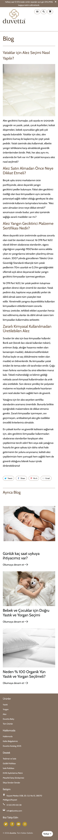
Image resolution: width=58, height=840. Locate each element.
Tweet (10, 478)
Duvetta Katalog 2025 (12, 746)
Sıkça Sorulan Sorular (11, 782)
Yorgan (6, 709)
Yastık (5, 704)
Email (47, 478)
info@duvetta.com (14, 810)
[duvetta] (14, 19)
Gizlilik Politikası (9, 763)
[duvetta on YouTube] (18, 824)
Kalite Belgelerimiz (10, 741)
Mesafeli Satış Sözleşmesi (13, 778)
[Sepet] (50, 11)
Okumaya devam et (13, 564)
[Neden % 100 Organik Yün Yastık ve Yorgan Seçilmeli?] (29, 649)
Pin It (35, 478)
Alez (4, 714)
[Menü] (37, 11)
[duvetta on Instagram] (25, 824)
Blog (8, 38)
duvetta (13, 833)
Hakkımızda (8, 736)
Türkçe (46, 834)
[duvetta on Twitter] (6, 824)
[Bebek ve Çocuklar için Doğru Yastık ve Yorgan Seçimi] (29, 589)
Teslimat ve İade (9, 758)
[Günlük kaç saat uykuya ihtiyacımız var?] (29, 524)
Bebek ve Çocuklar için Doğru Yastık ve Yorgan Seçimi (26, 612)
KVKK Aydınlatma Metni (13, 773)
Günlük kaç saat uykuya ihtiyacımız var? (21, 555)
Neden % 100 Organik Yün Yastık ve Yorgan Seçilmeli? (24, 674)
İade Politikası (8, 768)
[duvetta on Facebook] (12, 824)
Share (23, 478)
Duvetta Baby (8, 719)
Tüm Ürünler (8, 723)
